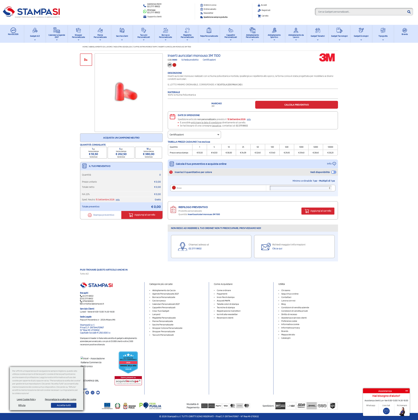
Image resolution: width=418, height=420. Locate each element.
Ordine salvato (210, 9)
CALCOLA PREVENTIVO (296, 104)
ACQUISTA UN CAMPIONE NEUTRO (121, 137)
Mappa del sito (288, 334)
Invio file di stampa (225, 297)
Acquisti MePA (223, 300)
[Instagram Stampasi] (92, 392)
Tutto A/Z (84, 273)
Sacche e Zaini (122, 36)
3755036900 (88, 301)
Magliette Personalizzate (187, 36)
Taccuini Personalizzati (143, 36)
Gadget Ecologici (361, 36)
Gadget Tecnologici (339, 36)
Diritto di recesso (289, 314)
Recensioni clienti (225, 317)
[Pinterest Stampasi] (87, 392)
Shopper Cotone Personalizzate (167, 328)
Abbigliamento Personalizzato (252, 36)
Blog (283, 304)
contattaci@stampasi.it (93, 303)
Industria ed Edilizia (123, 46)
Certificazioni (209, 59)
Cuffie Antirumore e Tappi (145, 46)
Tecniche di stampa (226, 307)
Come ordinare (224, 290)
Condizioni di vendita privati (294, 311)
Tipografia (382, 36)
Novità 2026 (13, 34)
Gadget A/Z (35, 36)
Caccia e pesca (159, 300)
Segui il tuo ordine (289, 293)
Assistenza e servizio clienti (294, 317)
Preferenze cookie (289, 321)
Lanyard (156, 314)
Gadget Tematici (318, 36)
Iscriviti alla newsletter (227, 314)
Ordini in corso (210, 5)
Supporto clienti (154, 16)
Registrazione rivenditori (229, 311)
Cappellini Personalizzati (231, 36)
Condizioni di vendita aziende (295, 307)
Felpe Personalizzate (209, 36)
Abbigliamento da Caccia (164, 290)
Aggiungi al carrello (144, 214)
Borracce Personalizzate (165, 36)
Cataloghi (285, 338)
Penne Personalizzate (100, 36)
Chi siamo (285, 290)
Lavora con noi (288, 300)
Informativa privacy (290, 327)
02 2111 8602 (153, 6)
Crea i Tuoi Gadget (160, 311)
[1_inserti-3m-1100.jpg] (129, 92)
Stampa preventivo (103, 214)
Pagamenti (222, 293)
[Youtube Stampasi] (98, 392)
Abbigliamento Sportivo (274, 36)
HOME (85, 46)
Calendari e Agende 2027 (56, 36)
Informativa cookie (290, 324)
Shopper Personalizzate (78, 36)
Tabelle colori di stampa (228, 304)
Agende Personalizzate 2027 (165, 293)
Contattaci (286, 297)
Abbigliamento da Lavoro (296, 36)
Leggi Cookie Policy (26, 399)
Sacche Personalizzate (162, 324)
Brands (405, 34)
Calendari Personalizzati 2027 (166, 304)
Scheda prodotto (190, 59)
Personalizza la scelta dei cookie (60, 399)
